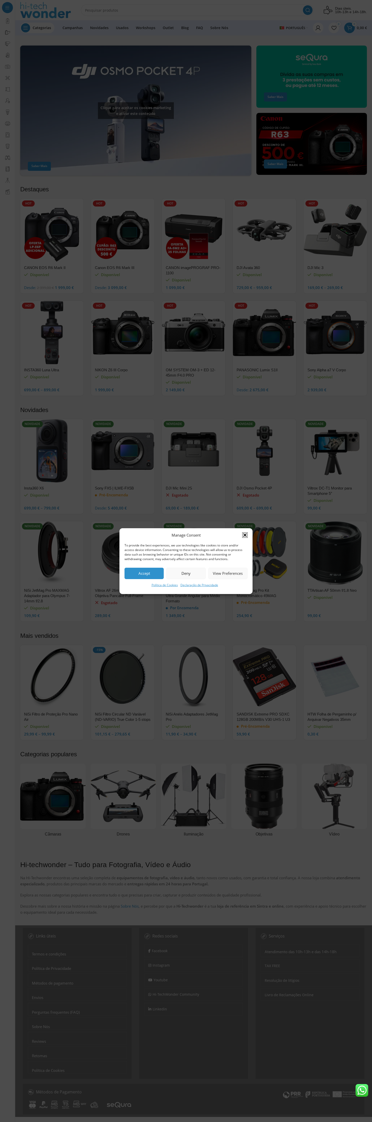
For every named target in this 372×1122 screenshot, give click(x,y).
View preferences (228, 573)
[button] (244, 535)
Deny (186, 573)
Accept (144, 573)
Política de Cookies (165, 585)
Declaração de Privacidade (199, 585)
